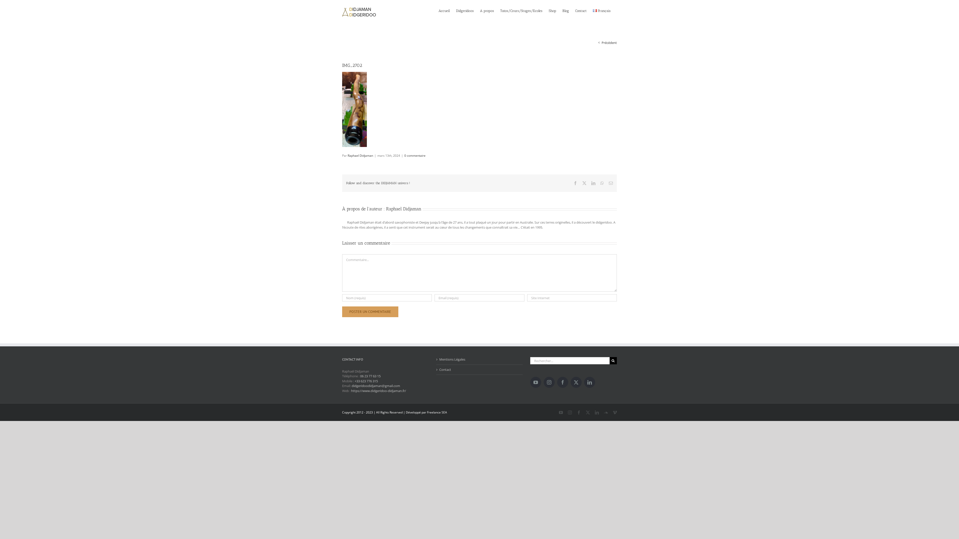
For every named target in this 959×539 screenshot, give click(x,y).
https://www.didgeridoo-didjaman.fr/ (378, 391)
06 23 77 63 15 (370, 376)
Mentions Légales (452, 359)
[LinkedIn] (589, 382)
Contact (445, 369)
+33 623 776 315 (366, 381)
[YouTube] (535, 382)
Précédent (609, 42)
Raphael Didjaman (360, 155)
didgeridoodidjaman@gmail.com (376, 386)
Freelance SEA (437, 412)
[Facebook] (562, 382)
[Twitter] (576, 382)
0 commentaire (415, 155)
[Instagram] (549, 382)
